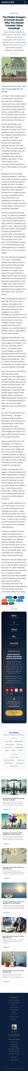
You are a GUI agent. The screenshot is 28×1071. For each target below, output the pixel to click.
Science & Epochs (20, 763)
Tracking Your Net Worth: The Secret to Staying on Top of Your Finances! (13, 902)
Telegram (20, 600)
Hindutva (7, 750)
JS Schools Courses (14, 1016)
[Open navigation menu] (25, 2)
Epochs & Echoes (8, 747)
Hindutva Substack (14, 1059)
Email (12, 603)
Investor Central (8, 741)
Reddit (5, 600)
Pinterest (5, 603)
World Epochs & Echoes (14, 1051)
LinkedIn (21, 597)
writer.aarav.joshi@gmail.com (14, 1034)
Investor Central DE (10, 744)
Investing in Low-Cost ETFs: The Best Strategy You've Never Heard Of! (13, 833)
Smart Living (19, 744)
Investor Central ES (19, 741)
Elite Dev (13, 750)
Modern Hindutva (14, 766)
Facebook (10, 597)
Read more (7, 809)
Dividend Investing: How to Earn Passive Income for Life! (13, 971)
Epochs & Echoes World (9, 760)
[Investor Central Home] (8, 2)
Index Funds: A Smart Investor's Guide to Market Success (13, 937)
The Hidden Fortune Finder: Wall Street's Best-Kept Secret (14, 868)
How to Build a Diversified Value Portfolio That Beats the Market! (13, 799)
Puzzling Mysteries (19, 747)
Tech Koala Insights (14, 757)
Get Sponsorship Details (13, 712)
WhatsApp (12, 600)
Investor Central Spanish (14, 1002)
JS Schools (20, 750)
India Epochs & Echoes (14, 1053)
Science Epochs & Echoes (14, 1049)
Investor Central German (14, 1000)
